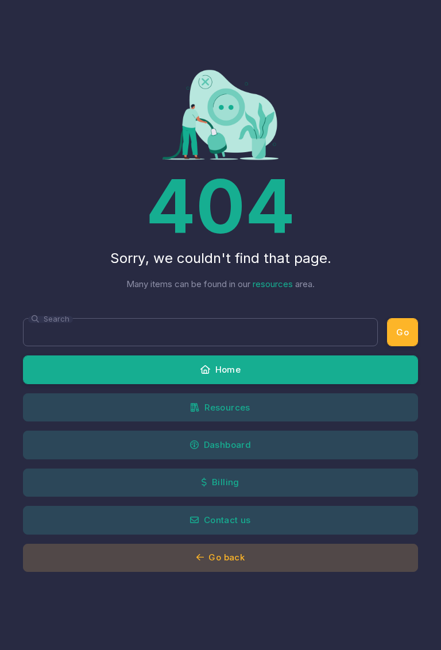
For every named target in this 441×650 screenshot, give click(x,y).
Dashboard (226, 444)
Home (226, 369)
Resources (226, 407)
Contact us (226, 519)
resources (273, 283)
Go (402, 332)
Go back (225, 557)
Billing (224, 482)
